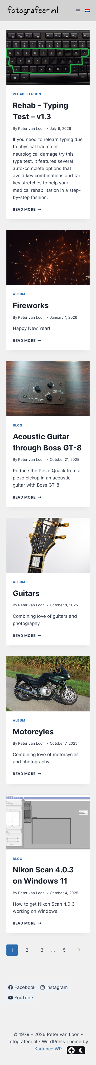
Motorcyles (33, 731)
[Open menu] (78, 10)
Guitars (26, 593)
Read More (27, 209)
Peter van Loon (31, 128)
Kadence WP (48, 1048)
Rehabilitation (27, 94)
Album (19, 294)
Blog (17, 425)
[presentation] (48, 57)
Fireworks (31, 305)
